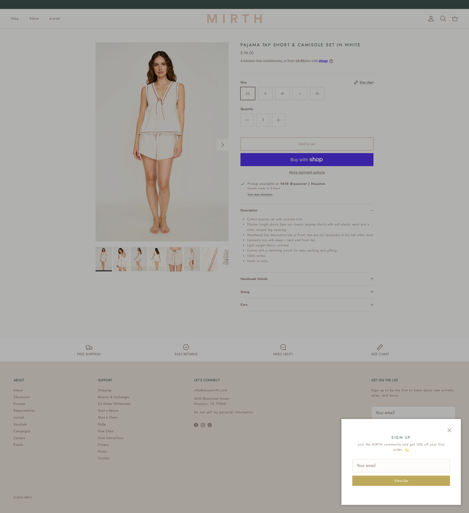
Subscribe (401, 480)
